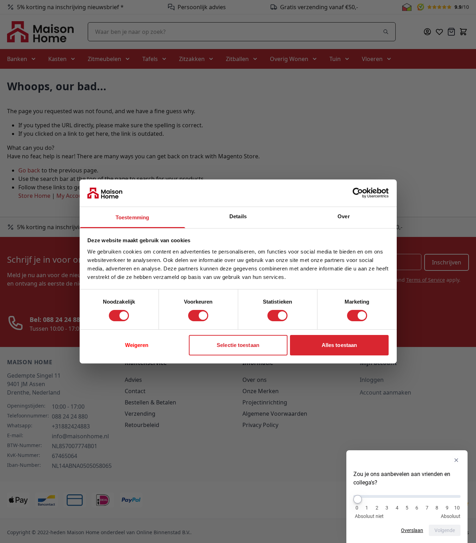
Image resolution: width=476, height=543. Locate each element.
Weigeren (137, 345)
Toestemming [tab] (132, 217)
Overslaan (412, 530)
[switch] (198, 315)
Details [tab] (238, 216)
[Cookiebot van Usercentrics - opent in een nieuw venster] (358, 193)
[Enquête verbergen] (456, 460)
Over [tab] (344, 216)
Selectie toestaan (238, 345)
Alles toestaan (339, 345)
